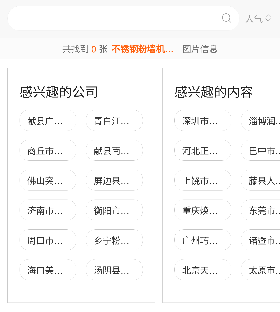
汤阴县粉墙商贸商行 (134, 269)
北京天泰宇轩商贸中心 (226, 269)
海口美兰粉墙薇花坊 (67, 269)
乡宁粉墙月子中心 (129, 240)
